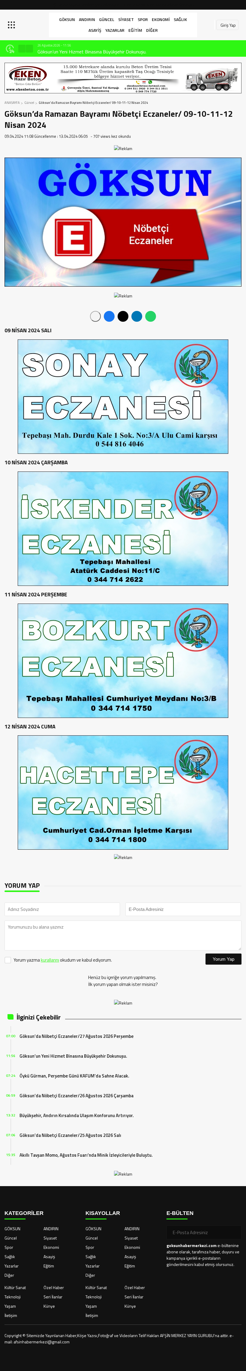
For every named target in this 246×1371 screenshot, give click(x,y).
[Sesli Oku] (95, 316)
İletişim (10, 1315)
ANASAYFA (12, 102)
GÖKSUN (67, 19)
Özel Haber (54, 1287)
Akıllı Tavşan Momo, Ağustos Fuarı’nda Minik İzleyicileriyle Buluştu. (86, 1155)
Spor (143, 19)
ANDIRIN (87, 19)
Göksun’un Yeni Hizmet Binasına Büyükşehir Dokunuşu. (73, 1056)
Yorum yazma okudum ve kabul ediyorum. (63, 960)
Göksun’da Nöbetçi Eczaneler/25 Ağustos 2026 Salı (70, 1135)
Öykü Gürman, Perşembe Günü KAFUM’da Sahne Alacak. (74, 1075)
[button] (22, 49)
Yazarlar (114, 30)
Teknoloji (12, 1297)
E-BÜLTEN (180, 1213)
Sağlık (180, 19)
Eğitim (135, 30)
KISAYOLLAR (103, 1213)
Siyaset (126, 19)
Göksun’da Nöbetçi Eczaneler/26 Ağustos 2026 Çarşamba (77, 1095)
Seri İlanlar (53, 1297)
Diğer (152, 30)
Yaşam (10, 1306)
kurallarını (50, 960)
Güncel (106, 19)
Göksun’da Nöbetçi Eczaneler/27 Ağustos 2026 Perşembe (77, 1036)
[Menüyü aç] (12, 25)
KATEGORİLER (24, 1213)
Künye (49, 1306)
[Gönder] (235, 1232)
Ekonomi (161, 19)
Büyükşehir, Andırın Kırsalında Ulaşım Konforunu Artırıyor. (77, 1115)
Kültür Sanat (15, 1287)
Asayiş (94, 30)
